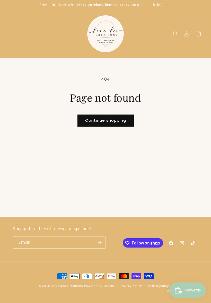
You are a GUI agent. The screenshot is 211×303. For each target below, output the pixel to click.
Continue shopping (105, 120)
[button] (10, 34)
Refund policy (158, 286)
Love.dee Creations (67, 286)
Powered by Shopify (99, 286)
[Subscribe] (99, 242)
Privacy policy (131, 286)
